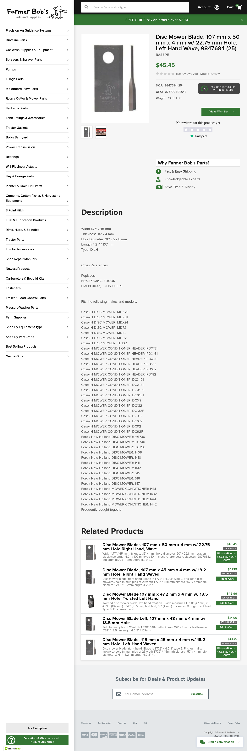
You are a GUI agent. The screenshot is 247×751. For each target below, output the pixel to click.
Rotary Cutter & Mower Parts (26, 98)
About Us (122, 723)
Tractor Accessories (20, 249)
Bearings (12, 157)
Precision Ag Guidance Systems (29, 30)
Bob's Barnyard (17, 137)
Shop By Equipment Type (24, 327)
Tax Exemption (104, 723)
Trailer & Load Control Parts (26, 298)
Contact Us (86, 723)
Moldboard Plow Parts (22, 89)
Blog (135, 723)
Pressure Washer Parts (22, 308)
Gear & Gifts (14, 356)
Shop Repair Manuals (21, 259)
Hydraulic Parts (17, 108)
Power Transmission (20, 147)
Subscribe (197, 694)
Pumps (11, 69)
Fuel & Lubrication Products (26, 220)
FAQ (145, 723)
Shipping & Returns (212, 723)
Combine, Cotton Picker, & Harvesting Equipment (33, 198)
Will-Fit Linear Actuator (22, 167)
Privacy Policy (234, 723)
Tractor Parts (15, 240)
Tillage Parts (15, 79)
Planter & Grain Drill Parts (24, 186)
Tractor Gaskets (17, 128)
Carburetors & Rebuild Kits (25, 279)
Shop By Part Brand (20, 337)
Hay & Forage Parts (20, 176)
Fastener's (13, 288)
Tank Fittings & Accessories (25, 118)
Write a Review (210, 74)
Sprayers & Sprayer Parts (24, 60)
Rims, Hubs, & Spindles (22, 230)
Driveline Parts (16, 40)
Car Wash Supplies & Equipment (29, 50)
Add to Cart (226, 578)
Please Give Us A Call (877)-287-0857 (226, 557)
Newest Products (18, 269)
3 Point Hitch (15, 210)
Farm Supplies (16, 317)
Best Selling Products (21, 346)
